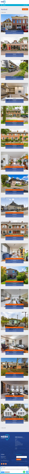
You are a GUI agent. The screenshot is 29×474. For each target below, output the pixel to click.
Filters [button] (25, 9)
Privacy (16, 448)
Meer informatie (7, 472)
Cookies (23, 461)
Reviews (16, 445)
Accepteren (2, 472)
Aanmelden (19, 459)
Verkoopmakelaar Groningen (19, 444)
